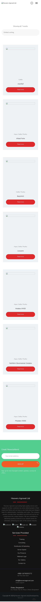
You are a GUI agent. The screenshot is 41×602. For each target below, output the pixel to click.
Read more (20, 90)
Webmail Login (21, 556)
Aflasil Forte (20, 138)
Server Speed (22, 550)
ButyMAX (20, 196)
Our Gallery (21, 560)
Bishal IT (20, 598)
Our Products (22, 553)
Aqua (15, 134)
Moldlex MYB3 (20, 308)
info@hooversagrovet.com (25, 580)
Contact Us (21, 563)
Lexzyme (20, 251)
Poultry (25, 134)
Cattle (20, 80)
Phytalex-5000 (20, 421)
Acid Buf (20, 84)
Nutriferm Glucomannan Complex (20, 363)
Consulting (21, 543)
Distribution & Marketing (21, 546)
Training (21, 539)
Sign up (20, 464)
